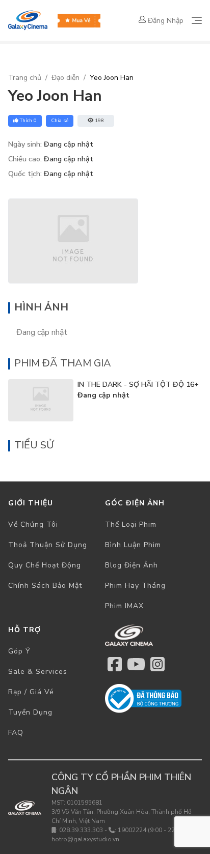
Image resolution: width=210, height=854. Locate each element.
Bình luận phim (133, 545)
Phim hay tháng (135, 585)
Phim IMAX (124, 606)
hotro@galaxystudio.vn (85, 839)
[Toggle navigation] (197, 20)
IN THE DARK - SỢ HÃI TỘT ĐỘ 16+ (138, 384)
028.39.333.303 (81, 830)
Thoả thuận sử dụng (47, 545)
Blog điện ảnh (131, 565)
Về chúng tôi (33, 524)
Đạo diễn (65, 77)
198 (99, 120)
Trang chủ (24, 77)
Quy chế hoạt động (44, 565)
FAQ (15, 732)
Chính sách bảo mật (45, 585)
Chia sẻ (59, 120)
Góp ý (19, 651)
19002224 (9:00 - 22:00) (152, 830)
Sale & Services (37, 671)
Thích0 (28, 120)
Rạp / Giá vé (31, 692)
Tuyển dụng (30, 712)
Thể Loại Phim (130, 524)
